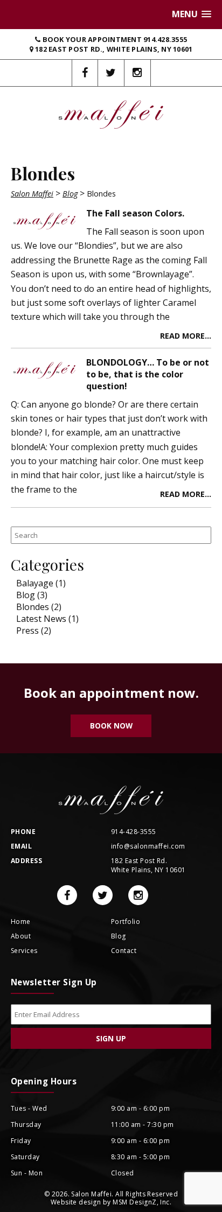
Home (21, 921)
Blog (25, 595)
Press (27, 630)
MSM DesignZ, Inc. (142, 1202)
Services (24, 950)
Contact (123, 950)
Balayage (34, 583)
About (21, 936)
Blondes (32, 607)
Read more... (185, 336)
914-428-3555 (133, 831)
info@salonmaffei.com (148, 846)
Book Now (111, 725)
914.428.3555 (165, 39)
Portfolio (125, 921)
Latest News (41, 619)
